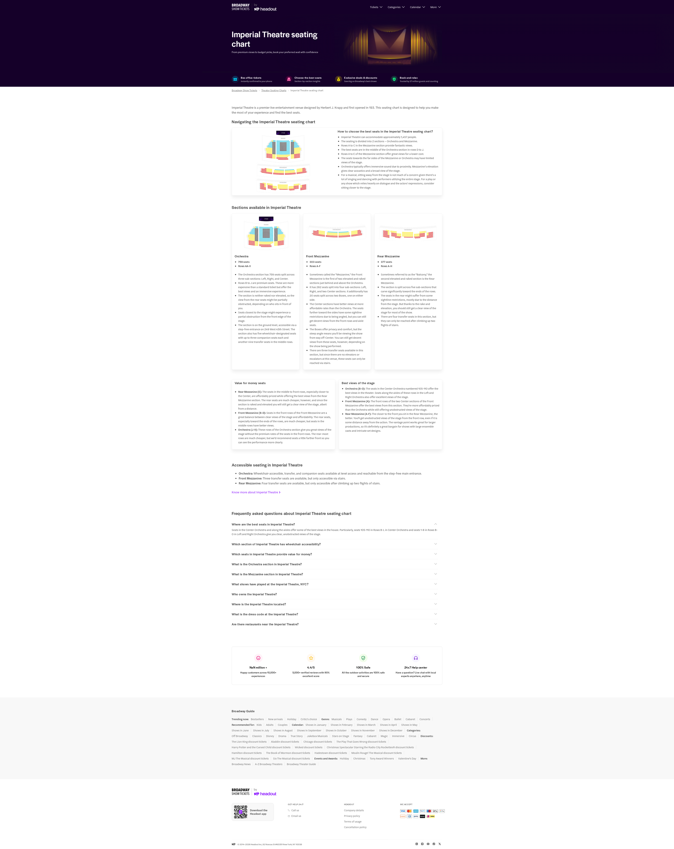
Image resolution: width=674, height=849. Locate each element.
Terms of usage (353, 821)
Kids (259, 724)
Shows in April (388, 724)
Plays (349, 719)
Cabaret (410, 719)
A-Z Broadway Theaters (268, 764)
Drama (282, 736)
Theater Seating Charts (273, 90)
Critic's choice (309, 719)
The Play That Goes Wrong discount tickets (361, 741)
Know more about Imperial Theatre (255, 492)
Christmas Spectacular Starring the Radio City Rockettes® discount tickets (370, 747)
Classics (257, 736)
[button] (376, 7)
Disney (270, 736)
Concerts (424, 719)
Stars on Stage (340, 736)
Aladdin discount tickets (285, 741)
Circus (412, 736)
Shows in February (341, 724)
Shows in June (240, 730)
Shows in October (336, 730)
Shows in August (283, 730)
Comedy (361, 719)
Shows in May (409, 724)
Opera (386, 719)
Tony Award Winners (382, 758)
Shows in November (363, 730)
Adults (269, 724)
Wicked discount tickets (308, 747)
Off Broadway (240, 736)
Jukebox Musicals (317, 736)
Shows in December (390, 730)
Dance (374, 719)
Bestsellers (257, 719)
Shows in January (316, 724)
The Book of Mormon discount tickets (288, 753)
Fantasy (357, 736)
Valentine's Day (407, 758)
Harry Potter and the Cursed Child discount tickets (261, 747)
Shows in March (366, 724)
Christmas (359, 758)
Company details (354, 810)
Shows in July (261, 730)
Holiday (291, 719)
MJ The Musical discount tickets (250, 758)
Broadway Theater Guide (301, 764)
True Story (297, 736)
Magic (384, 736)
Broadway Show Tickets (244, 90)
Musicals (337, 719)
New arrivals (275, 719)
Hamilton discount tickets (247, 753)
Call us (295, 810)
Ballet (397, 719)
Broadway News (241, 764)
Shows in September (309, 730)
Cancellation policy (355, 827)
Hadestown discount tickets (331, 753)
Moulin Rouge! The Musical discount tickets (376, 753)
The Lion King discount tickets (249, 741)
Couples (283, 724)
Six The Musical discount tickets (291, 758)
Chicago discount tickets (317, 741)
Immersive (398, 736)
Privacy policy (352, 816)
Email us (296, 816)
